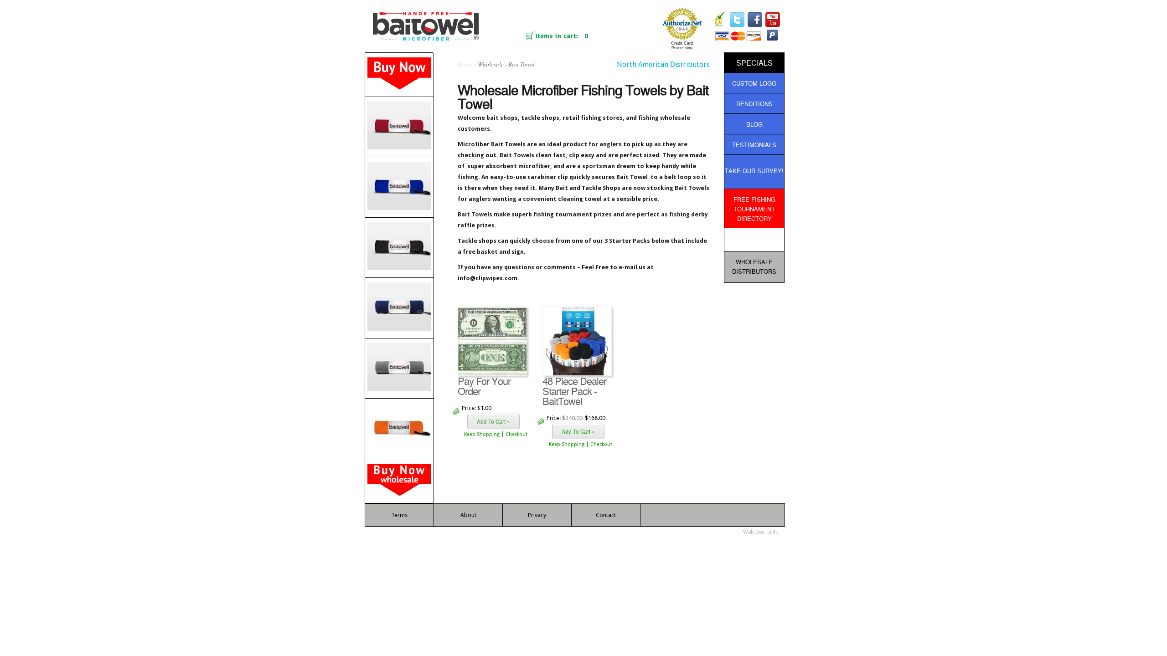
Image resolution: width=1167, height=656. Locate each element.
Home (465, 64)
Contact (606, 515)
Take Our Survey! (754, 170)
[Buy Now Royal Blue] (399, 187)
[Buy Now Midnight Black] (399, 247)
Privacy (537, 515)
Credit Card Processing (682, 45)
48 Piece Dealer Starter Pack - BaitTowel (574, 391)
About (468, 515)
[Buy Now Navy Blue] (399, 308)
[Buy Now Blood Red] (399, 127)
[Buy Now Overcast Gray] (399, 368)
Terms (399, 515)
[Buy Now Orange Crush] (399, 428)
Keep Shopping (482, 434)
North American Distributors (663, 64)
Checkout (516, 434)
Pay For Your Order (484, 386)
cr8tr (773, 532)
